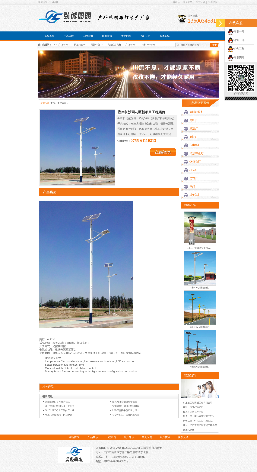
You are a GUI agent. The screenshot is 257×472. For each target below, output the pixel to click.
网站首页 (74, 437)
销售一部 (239, 31)
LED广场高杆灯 (62, 44)
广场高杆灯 (131, 44)
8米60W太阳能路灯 (199, 327)
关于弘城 (200, 2)
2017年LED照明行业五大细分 (59, 406)
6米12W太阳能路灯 (199, 366)
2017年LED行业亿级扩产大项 (59, 410)
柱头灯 (193, 169)
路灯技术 (145, 35)
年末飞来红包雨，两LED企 (58, 414)
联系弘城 (212, 2)
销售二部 (239, 40)
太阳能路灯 (196, 111)
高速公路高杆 (114, 44)
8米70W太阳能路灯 (199, 287)
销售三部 (239, 48)
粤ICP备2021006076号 (116, 461)
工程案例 (88, 35)
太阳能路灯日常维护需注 (57, 401)
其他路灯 (195, 194)
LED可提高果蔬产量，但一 (125, 410)
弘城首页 (49, 35)
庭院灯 (193, 136)
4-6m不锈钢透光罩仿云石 (199, 248)
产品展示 (69, 35)
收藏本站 (175, 2)
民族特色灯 (196, 153)
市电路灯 (195, 145)
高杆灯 (193, 120)
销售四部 (239, 57)
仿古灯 (193, 178)
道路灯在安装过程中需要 (124, 401)
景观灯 (193, 128)
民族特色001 (97, 44)
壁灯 (192, 186)
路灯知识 (107, 35)
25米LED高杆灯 (149, 44)
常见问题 (126, 35)
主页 (52, 103)
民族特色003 (80, 44)
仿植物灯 (195, 161)
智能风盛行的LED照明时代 (125, 406)
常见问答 (187, 2)
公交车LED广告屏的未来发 (125, 414)
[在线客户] (220, 23)
